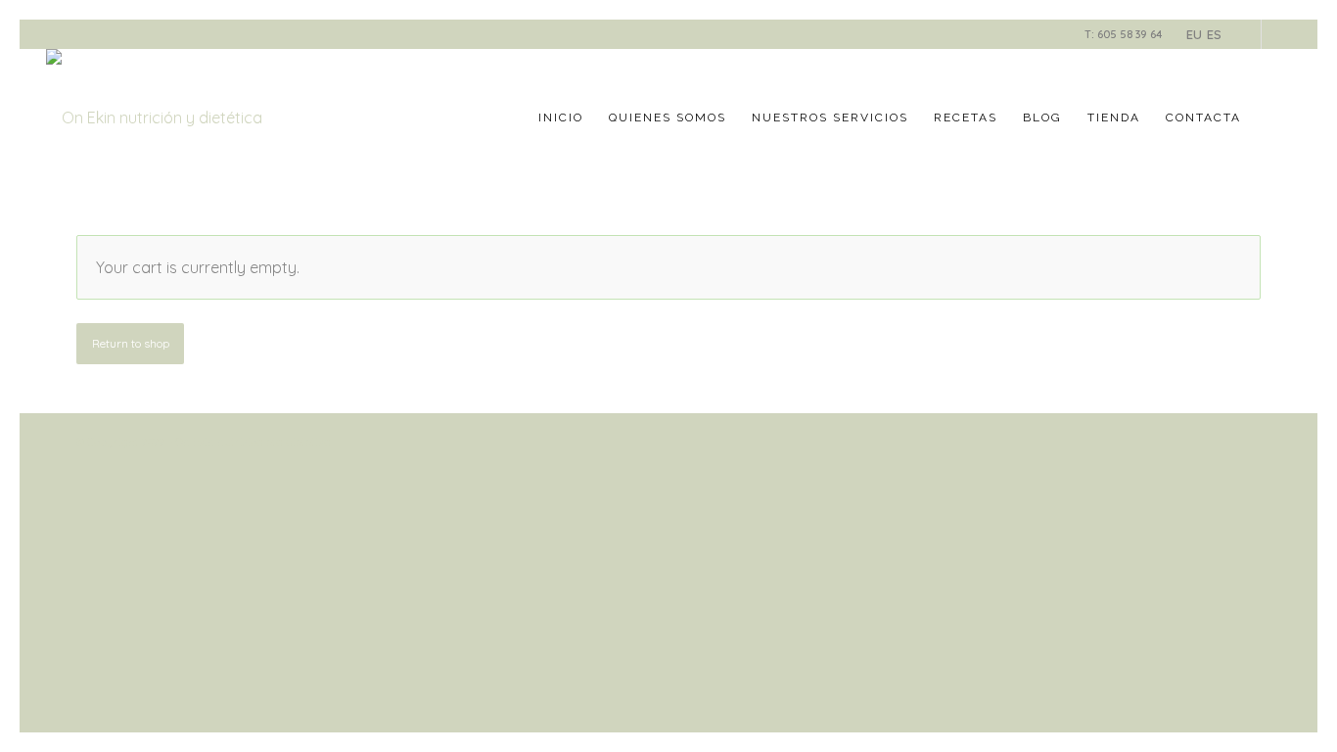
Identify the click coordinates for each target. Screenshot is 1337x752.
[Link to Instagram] (1276, 34)
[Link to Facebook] (1246, 34)
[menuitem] (561, 117)
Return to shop (130, 343)
